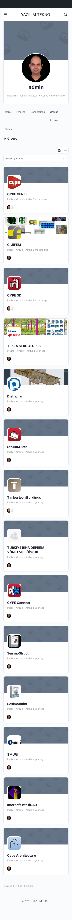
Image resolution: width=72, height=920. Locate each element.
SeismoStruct (17, 653)
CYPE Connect (18, 603)
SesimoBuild (17, 704)
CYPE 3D (14, 295)
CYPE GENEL (17, 194)
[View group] (36, 175)
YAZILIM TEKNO (35, 14)
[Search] (65, 14)
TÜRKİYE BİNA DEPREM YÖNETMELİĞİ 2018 (25, 550)
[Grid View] (60, 150)
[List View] (65, 150)
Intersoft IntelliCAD (22, 805)
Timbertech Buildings (24, 497)
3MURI (12, 755)
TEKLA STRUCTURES (24, 346)
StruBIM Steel (17, 447)
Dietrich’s (14, 396)
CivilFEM (14, 245)
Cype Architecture (21, 855)
